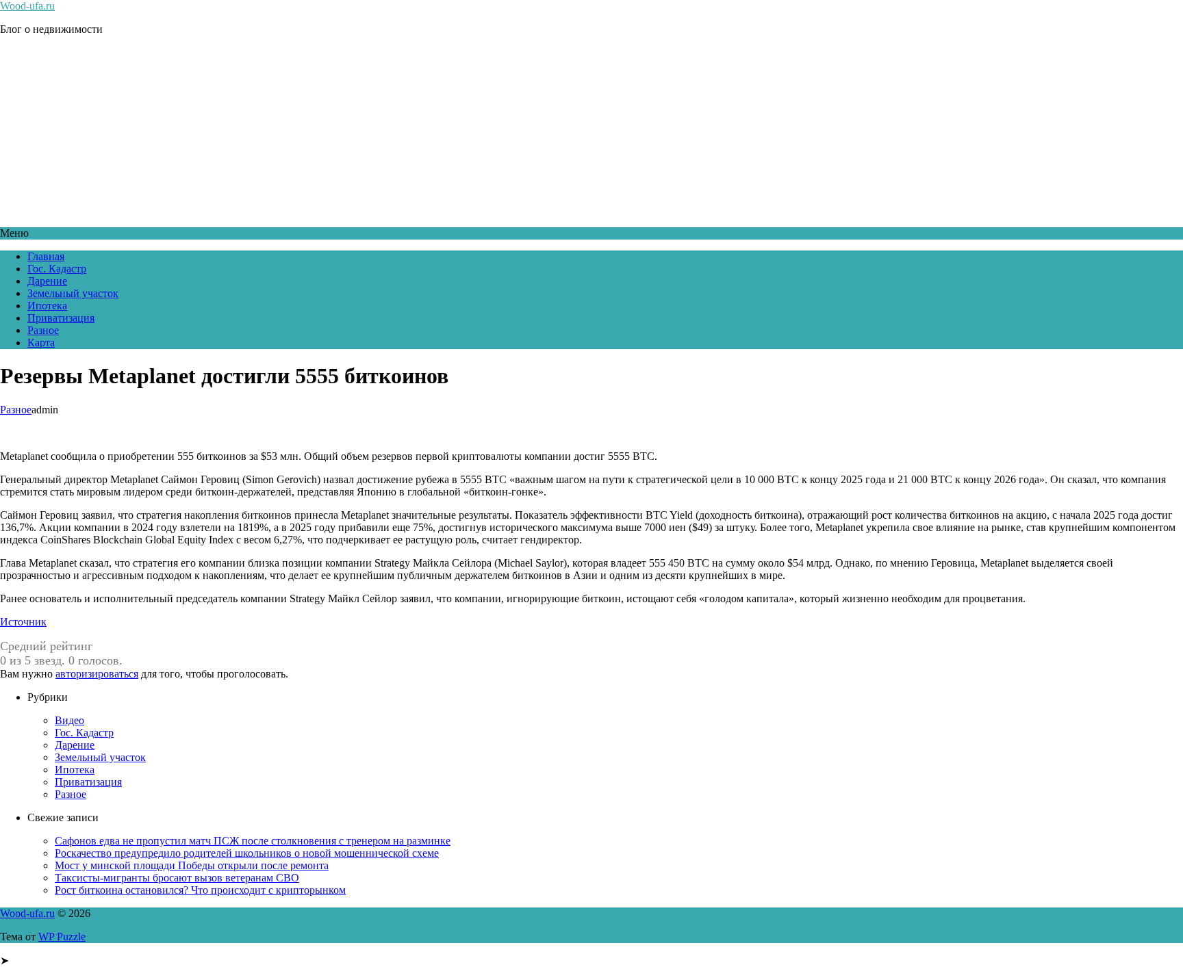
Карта (41, 342)
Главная (45, 256)
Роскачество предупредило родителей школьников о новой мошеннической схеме (247, 853)
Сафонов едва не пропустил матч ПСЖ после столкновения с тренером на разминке (252, 841)
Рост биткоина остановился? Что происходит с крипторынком (200, 890)
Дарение (47, 281)
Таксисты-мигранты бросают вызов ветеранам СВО (177, 878)
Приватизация (60, 318)
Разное (43, 330)
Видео (69, 720)
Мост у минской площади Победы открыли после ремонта (192, 865)
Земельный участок (72, 293)
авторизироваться (96, 674)
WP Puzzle (62, 936)
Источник (23, 622)
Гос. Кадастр (56, 268)
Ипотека (47, 305)
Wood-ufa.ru (27, 6)
